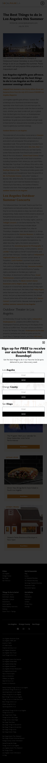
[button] (44, 342)
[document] (23, 381)
